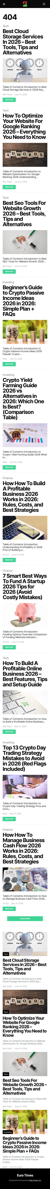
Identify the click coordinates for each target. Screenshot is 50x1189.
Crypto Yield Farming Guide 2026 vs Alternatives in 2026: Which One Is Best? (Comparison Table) (23, 399)
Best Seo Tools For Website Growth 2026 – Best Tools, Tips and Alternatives (24, 213)
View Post (9, 100)
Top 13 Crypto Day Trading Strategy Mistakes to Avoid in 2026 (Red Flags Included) (24, 758)
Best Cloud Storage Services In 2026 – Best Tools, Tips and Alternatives (23, 42)
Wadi (5, 359)
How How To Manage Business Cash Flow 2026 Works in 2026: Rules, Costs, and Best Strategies (23, 848)
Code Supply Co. (35, 1180)
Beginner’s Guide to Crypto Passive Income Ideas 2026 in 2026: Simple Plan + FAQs (23, 300)
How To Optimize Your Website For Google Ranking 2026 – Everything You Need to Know (24, 126)
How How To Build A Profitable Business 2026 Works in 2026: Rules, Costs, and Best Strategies (24, 496)
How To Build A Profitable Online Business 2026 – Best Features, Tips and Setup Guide (25, 674)
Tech (6, 26)
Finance (8, 478)
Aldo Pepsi (7, 94)
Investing (8, 282)
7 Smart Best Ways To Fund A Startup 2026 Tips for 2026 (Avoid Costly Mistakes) (25, 586)
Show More (25, 919)
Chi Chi (6, 554)
